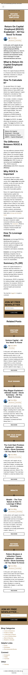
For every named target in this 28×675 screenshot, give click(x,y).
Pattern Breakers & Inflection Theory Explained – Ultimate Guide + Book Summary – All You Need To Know (14, 558)
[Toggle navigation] (3, 6)
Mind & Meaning (8, 638)
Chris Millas (13, 38)
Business (11, 40)
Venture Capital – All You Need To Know (14, 341)
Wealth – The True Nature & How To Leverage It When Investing (14, 503)
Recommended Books (10, 649)
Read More (14, 370)
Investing (18, 40)
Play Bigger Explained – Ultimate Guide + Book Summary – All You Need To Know (14, 394)
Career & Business (9, 631)
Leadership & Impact (10, 634)
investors (15, 224)
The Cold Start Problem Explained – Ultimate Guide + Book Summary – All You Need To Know (14, 448)
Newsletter (7, 647)
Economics (12, 511)
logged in (13, 293)
